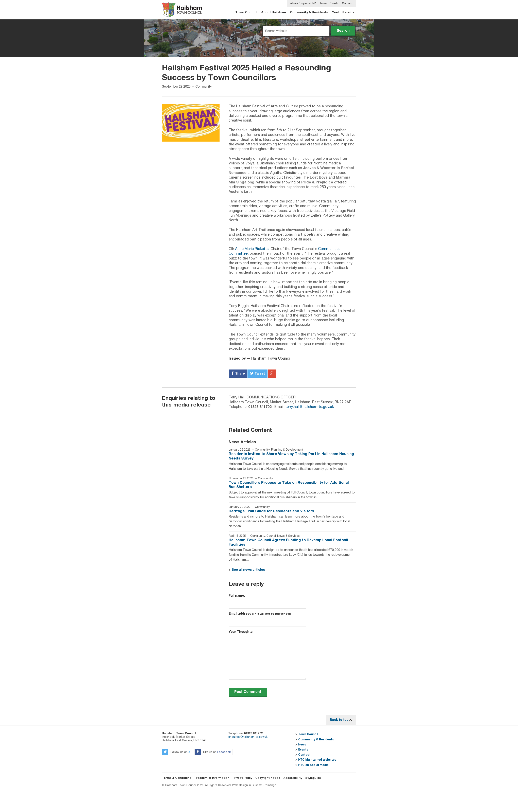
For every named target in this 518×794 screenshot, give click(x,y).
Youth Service (343, 12)
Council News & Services (283, 536)
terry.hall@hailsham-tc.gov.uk (309, 407)
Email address (260, 613)
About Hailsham (273, 12)
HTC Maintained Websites (317, 759)
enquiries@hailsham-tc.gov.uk (247, 737)
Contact (347, 3)
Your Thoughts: (241, 631)
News (323, 3)
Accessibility (292, 778)
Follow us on (180, 752)
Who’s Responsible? (303, 3)
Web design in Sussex (247, 785)
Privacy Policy (242, 778)
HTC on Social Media (313, 765)
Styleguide (313, 778)
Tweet (259, 373)
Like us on (216, 752)
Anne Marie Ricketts (252, 249)
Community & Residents (309, 12)
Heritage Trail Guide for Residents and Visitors (271, 511)
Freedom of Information (211, 778)
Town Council (246, 12)
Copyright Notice (267, 778)
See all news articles (248, 569)
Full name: (237, 595)
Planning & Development (287, 449)
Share (239, 373)
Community (203, 86)
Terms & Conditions (176, 778)
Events (334, 3)
